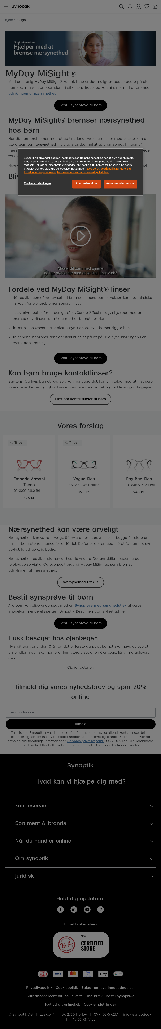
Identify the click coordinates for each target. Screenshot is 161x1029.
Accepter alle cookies (120, 183)
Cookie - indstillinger (37, 183)
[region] (80, 172)
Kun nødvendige (86, 183)
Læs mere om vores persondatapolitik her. (83, 172)
